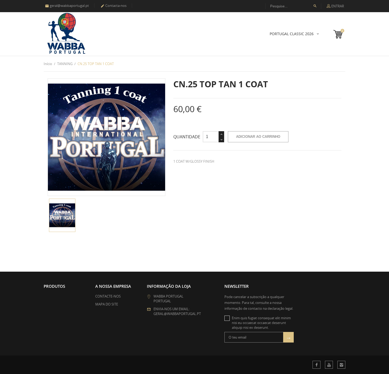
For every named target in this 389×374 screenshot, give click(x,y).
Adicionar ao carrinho (258, 137)
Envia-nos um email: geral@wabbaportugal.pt (177, 311)
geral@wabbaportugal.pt (67, 5)
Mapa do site (106, 304)
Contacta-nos (113, 5)
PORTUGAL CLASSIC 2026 (292, 33)
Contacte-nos (108, 296)
